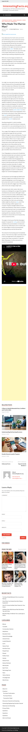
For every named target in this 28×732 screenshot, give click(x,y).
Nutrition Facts (6, 648)
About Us (5, 688)
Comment (5, 495)
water (11, 48)
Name (4, 514)
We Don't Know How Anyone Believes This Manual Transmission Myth (20, 567)
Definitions (5, 631)
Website (4, 527)
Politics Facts (6, 655)
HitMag (16, 730)
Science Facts (6, 660)
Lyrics (4, 643)
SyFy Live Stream (7, 718)
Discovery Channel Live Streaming (11, 701)
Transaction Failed (7, 698)
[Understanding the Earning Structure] (14, 423)
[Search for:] (14, 537)
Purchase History (7, 695)
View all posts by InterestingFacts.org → (17, 477)
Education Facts (6, 633)
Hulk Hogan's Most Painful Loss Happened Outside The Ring (7, 567)
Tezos (4, 672)
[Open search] (24, 15)
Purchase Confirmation (9, 693)
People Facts (8, 21)
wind (5, 115)
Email (4, 520)
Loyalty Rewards (7, 641)
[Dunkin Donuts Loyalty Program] (14, 445)
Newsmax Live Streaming (9, 705)
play (17, 202)
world (10, 119)
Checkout (5, 691)
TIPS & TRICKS (6, 675)
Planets (4, 653)
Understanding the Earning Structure (12, 432)
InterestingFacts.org (14, 29)
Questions (5, 710)
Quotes (4, 658)
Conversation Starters (7, 20)
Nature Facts (6, 646)
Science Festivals (7, 663)
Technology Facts (7, 670)
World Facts (14, 21)
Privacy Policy (6, 708)
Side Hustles (6, 665)
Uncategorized (6, 677)
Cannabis (5, 626)
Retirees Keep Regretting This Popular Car (19, 585)
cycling (15, 222)
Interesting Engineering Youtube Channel (13, 703)
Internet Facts (6, 638)
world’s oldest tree (17, 109)
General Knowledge (17, 20)
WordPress (9, 730)
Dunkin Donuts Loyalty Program (11, 454)
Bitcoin (4, 624)
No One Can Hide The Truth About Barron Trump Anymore (7, 585)
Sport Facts (5, 667)
